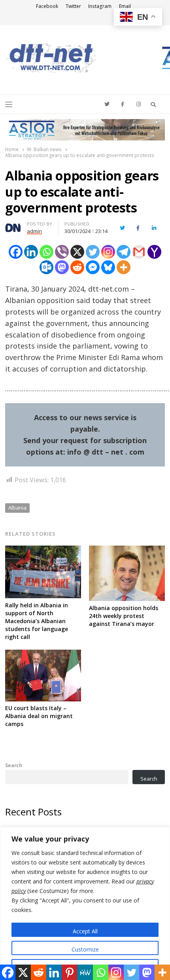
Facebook (47, 6)
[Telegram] (123, 252)
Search (13, 765)
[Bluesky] (108, 267)
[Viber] (62, 252)
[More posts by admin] (13, 225)
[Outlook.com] (46, 267)
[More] (123, 267)
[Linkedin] (31, 252)
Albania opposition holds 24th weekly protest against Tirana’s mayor (123, 615)
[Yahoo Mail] (154, 252)
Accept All (85, 931)
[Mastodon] (62, 267)
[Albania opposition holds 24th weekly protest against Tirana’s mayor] (127, 550)
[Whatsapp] (46, 252)
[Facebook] (16, 252)
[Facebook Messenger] (93, 267)
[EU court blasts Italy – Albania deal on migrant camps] (43, 654)
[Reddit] (77, 267)
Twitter (73, 6)
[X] (77, 252)
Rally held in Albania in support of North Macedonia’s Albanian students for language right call (36, 621)
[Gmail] (139, 252)
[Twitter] (93, 252)
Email (125, 6)
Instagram (99, 6)
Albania (17, 507)
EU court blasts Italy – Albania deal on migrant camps (39, 716)
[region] (85, 903)
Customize (85, 949)
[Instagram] (108, 252)
